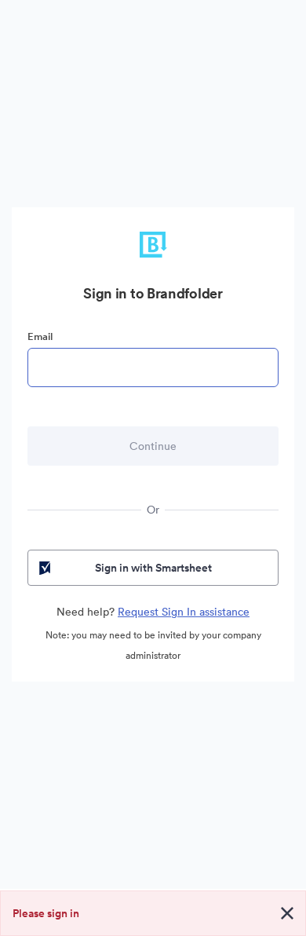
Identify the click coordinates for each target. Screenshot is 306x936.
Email (40, 336)
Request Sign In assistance (184, 612)
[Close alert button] (287, 913)
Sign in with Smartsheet (153, 568)
